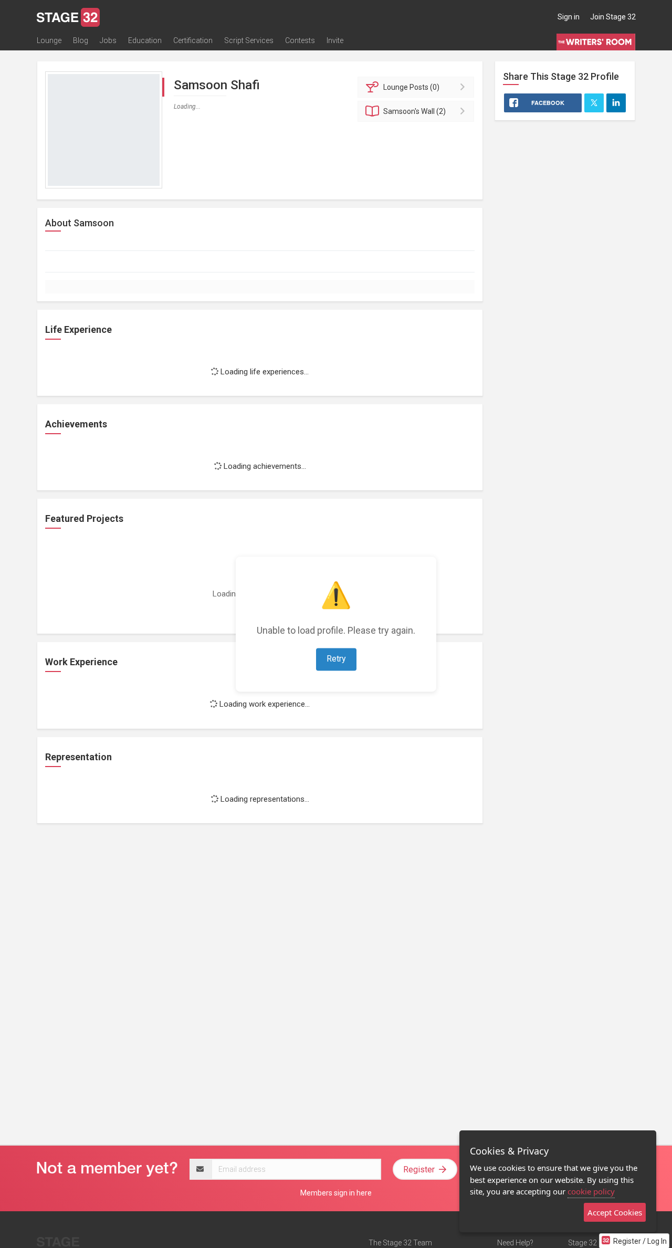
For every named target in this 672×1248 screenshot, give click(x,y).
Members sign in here (336, 1193)
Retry (336, 659)
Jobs (108, 40)
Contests (300, 40)
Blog (80, 40)
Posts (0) (411, 87)
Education (145, 40)
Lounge (49, 40)
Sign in (569, 17)
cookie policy (591, 1191)
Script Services (249, 40)
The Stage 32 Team (400, 1243)
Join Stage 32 (613, 17)
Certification (193, 40)
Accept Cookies (614, 1212)
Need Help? (515, 1243)
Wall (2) (414, 111)
